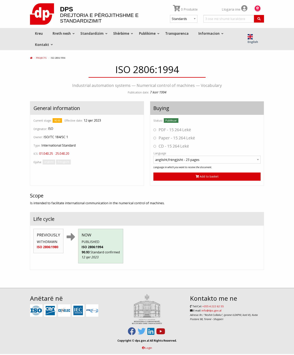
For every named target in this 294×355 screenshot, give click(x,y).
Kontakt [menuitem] (42, 44)
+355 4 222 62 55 (213, 306)
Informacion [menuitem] (209, 33)
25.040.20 (62, 153)
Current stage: (42, 120)
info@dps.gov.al (211, 310)
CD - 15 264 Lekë (173, 146)
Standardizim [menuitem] (92, 33)
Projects (41, 57)
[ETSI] (92, 310)
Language (159, 153)
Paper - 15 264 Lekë (176, 138)
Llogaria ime (231, 9)
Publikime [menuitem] (147, 33)
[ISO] (36, 310)
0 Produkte (189, 9)
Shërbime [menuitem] (121, 33)
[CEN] (50, 310)
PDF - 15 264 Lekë (174, 129)
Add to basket (209, 176)
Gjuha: (37, 162)
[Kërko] (259, 19)
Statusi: (158, 120)
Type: (36, 145)
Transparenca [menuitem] (177, 33)
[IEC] (78, 310)
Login (148, 348)
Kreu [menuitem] (39, 33)
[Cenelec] (64, 310)
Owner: (38, 137)
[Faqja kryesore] (31, 57)
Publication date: (138, 92)
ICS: (35, 154)
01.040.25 (46, 153)
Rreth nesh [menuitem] (61, 33)
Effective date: (73, 120)
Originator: (40, 129)
